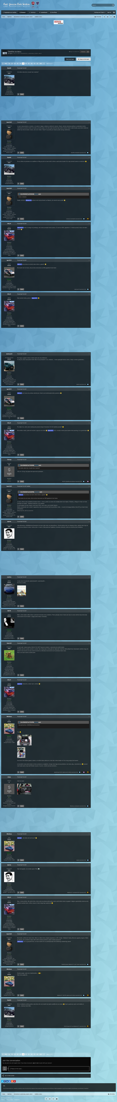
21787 (9, 597)
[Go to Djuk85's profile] (9, 80)
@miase (19, 838)
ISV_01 (36, 194)
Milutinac (9, 716)
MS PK (63, 481)
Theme (3, 1099)
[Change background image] (114, 12)
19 (28, 63)
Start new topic (70, 59)
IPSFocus (10, 1097)
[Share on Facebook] (5, 1081)
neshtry (9, 577)
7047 (9, 374)
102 (10, 479)
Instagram (110, 16)
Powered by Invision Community (108, 1099)
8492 (9, 541)
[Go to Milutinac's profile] (9, 728)
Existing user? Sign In (99, 12)
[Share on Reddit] (12, 1081)
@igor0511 (34, 298)
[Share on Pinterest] (15, 1081)
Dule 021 (9, 643)
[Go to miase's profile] (9, 789)
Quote (22, 94)
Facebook (104, 16)
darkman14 (76, 289)
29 (87, 51)
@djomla (20, 683)
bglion (11, 53)
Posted (22, 68)
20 (31, 63)
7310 (9, 142)
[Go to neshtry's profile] (9, 589)
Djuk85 (9, 68)
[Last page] (44, 64)
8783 (9, 631)
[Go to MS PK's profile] (9, 623)
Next (41, 63)
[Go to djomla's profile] (9, 533)
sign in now (36, 1063)
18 (25, 63)
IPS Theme (3, 1097)
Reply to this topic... (17, 1068)
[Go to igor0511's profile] (9, 272)
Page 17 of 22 (49, 63)
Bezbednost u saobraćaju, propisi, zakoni (31, 53)
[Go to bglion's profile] (5, 53)
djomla (77, 152)
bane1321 (9, 122)
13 (9, 797)
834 (10, 663)
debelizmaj (56, 772)
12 (9, 63)
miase (9, 777)
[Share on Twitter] (2, 1081)
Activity (33, 12)
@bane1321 (20, 227)
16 (20, 63)
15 (17, 63)
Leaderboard (44, 12)
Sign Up (109, 12)
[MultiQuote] (18, 94)
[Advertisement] (58, 36)
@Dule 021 (28, 200)
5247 (9, 243)
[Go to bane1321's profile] (9, 134)
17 (23, 63)
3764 (9, 280)
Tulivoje (9, 459)
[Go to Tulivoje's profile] (9, 471)
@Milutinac (20, 941)
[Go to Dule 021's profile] (9, 655)
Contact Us (16, 1099)
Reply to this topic (84, 59)
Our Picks (54, 12)
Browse (23, 12)
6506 (9, 736)
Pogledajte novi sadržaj (10, 12)
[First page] (3, 64)
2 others (69, 772)
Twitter (107, 16)
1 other (77, 964)
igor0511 (9, 260)
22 (37, 63)
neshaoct (68, 218)
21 (34, 63)
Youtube (114, 16)
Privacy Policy (10, 1099)
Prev (6, 63)
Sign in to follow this (74, 51)
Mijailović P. (70, 892)
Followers (83, 51)
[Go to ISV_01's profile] (9, 236)
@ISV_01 (20, 264)
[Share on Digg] (7, 1081)
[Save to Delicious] (10, 1081)
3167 (9, 88)
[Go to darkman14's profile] (9, 366)
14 (14, 63)
